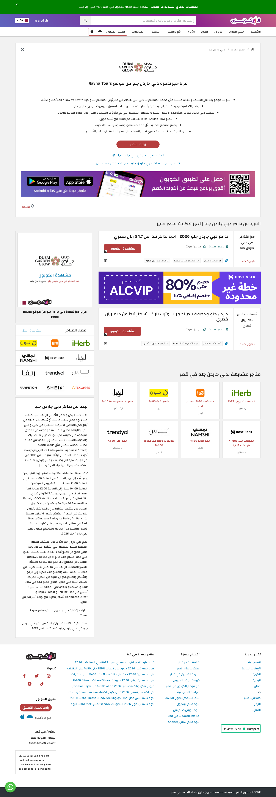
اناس (159, 452)
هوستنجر (241, 452)
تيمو (200, 413)
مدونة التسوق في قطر (184, 674)
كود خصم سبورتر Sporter (183, 722)
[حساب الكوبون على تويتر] (37, 675)
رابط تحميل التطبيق (35, 708)
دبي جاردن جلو (217, 49)
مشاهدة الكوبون (122, 248)
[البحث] (85, 20)
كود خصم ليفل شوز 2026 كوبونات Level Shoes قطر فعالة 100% (113, 680)
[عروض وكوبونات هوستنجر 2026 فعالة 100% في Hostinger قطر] (241, 431)
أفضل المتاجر (76, 330)
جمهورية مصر (252, 698)
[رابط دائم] (226, 260)
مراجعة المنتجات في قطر (183, 716)
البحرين (256, 680)
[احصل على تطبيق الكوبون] (138, 184)
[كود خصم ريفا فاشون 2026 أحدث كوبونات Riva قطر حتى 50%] (28, 372)
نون (159, 408)
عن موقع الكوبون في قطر (182, 686)
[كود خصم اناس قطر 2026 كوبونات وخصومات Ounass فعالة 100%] (159, 431)
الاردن (257, 704)
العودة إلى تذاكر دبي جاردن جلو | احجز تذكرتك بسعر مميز (137, 163)
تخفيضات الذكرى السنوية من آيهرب (174, 7)
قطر (258, 692)
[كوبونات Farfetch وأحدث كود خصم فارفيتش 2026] (28, 387)
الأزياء (191, 31)
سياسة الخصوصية (188, 692)
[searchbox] (143, 20)
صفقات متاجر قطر (188, 668)
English (42, 20)
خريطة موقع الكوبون (186, 680)
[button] (16, 4)
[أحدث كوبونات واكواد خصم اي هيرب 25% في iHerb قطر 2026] (241, 392)
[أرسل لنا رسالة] (10, 787)
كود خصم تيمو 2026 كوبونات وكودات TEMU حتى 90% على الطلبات (110, 668)
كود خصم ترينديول (188, 704)
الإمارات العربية (251, 668)
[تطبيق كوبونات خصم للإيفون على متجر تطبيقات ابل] (91, 31)
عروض (218, 31)
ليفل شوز (118, 408)
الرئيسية (256, 31)
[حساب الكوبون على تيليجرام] (29, 683)
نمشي (200, 447)
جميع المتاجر (236, 31)
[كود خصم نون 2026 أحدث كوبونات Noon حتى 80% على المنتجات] (159, 392)
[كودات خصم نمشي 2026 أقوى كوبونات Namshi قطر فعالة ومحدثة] (200, 431)
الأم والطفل (174, 31)
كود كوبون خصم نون (186, 710)
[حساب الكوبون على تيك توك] (42, 683)
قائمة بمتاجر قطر (188, 662)
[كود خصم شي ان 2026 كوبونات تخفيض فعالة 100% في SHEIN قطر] (54, 387)
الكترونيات (138, 31)
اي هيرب (241, 408)
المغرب (256, 710)
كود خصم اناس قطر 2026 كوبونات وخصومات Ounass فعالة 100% (112, 698)
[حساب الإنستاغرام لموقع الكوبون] (49, 675)
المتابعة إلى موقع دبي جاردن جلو (139, 155)
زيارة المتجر (138, 144)
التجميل (155, 31)
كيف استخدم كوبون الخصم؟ (182, 698)
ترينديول (117, 447)
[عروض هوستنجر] (180, 288)
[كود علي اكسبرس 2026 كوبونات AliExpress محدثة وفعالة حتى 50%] (81, 387)
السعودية (254, 662)
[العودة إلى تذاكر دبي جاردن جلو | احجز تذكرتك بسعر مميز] (22, 50)
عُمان (257, 686)
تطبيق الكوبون (115, 31)
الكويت (256, 674)
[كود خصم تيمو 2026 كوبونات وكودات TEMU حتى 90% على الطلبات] (200, 392)
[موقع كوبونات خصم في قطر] (252, 49)
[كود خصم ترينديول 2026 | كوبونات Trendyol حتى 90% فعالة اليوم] (118, 431)
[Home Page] (245, 20)
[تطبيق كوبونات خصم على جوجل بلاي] (100, 31)
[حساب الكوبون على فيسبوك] (24, 675)
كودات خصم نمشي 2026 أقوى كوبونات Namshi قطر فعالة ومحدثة (111, 692)
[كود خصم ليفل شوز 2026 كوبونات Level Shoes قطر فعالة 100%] (118, 392)
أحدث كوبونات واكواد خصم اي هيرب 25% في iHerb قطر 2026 (114, 662)
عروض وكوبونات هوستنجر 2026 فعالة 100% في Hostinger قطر (113, 686)
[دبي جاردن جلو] (138, 66)
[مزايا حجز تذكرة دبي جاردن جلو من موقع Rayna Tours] (55, 270)
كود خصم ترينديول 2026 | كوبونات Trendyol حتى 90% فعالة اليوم (112, 704)
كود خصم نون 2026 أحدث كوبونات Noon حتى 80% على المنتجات (112, 674)
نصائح (204, 31)
